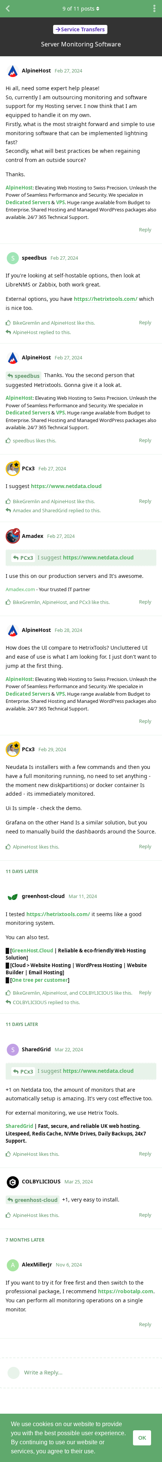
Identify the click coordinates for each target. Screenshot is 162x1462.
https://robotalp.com (125, 1291)
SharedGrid (19, 1126)
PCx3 (26, 557)
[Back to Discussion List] (7, 8)
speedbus (27, 375)
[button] (98, 1452)
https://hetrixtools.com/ (106, 298)
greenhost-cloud (36, 1199)
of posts (79, 8)
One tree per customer (40, 980)
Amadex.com (20, 589)
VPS (60, 202)
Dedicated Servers (28, 202)
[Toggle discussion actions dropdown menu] (154, 8)
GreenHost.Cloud (32, 950)
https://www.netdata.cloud (66, 486)
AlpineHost (19, 187)
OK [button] (142, 1438)
